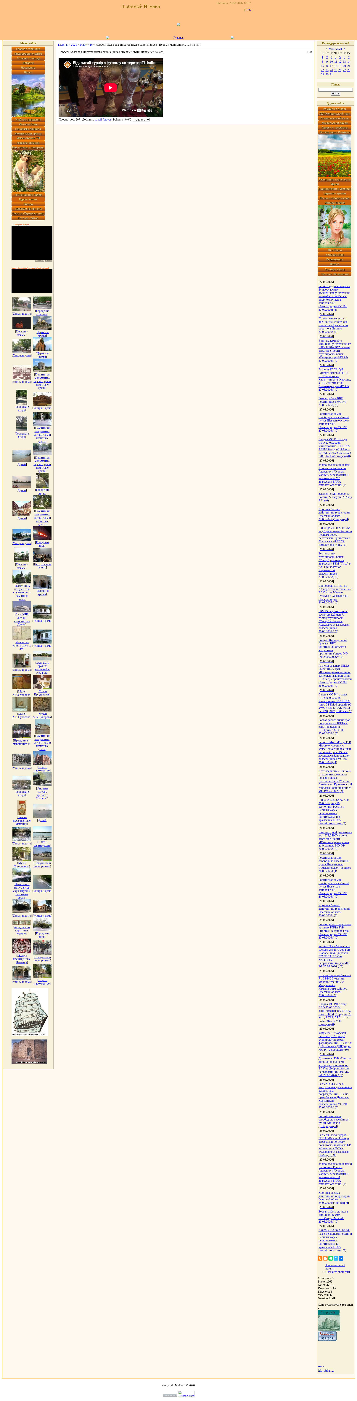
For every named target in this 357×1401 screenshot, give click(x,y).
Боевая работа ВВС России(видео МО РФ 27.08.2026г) (332, 402)
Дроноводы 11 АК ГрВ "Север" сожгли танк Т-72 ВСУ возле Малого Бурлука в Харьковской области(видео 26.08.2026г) (335, 594)
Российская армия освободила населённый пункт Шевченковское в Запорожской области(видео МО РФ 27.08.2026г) (334, 422)
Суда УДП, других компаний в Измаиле (42, 667)
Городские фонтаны (42, 312)
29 (322, 74)
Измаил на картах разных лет (22, 645)
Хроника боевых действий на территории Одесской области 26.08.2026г (334, 910)
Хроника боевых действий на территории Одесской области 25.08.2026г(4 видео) (334, 1197)
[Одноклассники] (320, 1258)
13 (344, 61)
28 (348, 70)
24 (331, 70)
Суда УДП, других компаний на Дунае (22, 619)
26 (339, 70)
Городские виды (22, 408)
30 (327, 74)
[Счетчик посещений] (327, 1340)
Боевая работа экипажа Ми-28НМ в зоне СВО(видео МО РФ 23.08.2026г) (333, 1216)
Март (83, 44)
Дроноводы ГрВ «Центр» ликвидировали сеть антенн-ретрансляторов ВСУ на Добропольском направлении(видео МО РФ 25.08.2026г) (335, 1067)
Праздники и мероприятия (21, 742)
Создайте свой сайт (337, 1271)
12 (339, 61)
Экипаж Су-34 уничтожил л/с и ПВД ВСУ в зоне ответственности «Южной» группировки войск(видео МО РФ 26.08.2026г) (335, 840)
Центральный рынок (43, 565)
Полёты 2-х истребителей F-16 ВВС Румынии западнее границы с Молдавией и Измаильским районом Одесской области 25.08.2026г (335, 985)
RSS (248, 9)
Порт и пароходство (42, 769)
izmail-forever (103, 119)
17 (331, 65)
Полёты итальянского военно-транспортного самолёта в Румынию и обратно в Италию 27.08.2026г (333, 325)
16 (91, 44)
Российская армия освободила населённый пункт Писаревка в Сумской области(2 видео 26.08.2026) (335, 864)
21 (348, 65)
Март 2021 (335, 48)
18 (335, 65)
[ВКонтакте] (341, 1258)
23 (327, 70)
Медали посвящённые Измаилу (21, 959)
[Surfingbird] (336, 1258)
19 (339, 65)
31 (331, 74)
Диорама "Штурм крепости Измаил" (42, 793)
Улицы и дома (22, 313)
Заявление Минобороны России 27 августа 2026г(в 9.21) (335, 497)
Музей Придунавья (41, 693)
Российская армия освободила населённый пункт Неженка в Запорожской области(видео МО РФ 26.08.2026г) (334, 888)
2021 (74, 44)
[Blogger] (325, 1258)
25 (335, 70)
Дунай (22, 464)
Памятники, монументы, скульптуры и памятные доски (42, 381)
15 (322, 65)
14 (348, 61)
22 (322, 70)
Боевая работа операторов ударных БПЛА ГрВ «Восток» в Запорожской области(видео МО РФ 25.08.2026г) (335, 931)
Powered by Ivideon (43, 261)
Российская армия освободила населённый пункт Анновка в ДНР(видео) (334, 1121)
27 (344, 70)
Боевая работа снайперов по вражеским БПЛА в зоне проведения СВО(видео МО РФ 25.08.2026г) (334, 726)
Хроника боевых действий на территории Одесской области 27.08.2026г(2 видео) (334, 514)
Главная (178, 37)
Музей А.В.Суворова (21, 693)
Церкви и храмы (22, 333)
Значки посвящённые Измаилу (21, 820)
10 (331, 61)
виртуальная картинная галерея (22, 930)
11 (335, 61)
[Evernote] (330, 1258)
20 (344, 65)
